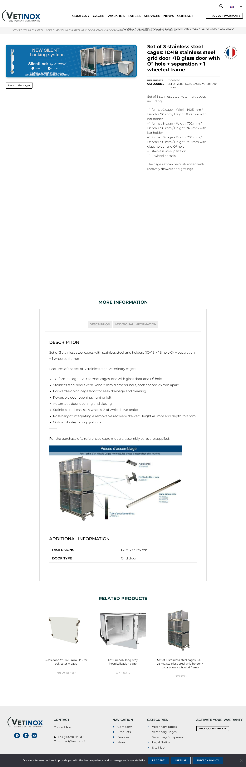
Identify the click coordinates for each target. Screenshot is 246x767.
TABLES (134, 16)
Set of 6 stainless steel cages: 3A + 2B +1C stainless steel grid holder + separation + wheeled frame (180, 663)
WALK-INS (116, 16)
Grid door (129, 558)
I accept (158, 760)
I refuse (181, 760)
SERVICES (152, 16)
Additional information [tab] (135, 324)
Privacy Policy (208, 760)
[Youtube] (34, 735)
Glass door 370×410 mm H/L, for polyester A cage (66, 662)
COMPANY (81, 16)
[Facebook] (17, 735)
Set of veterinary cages (184, 83)
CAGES (99, 16)
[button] (221, 6)
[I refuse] (241, 760)
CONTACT (185, 16)
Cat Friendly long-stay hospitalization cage (123, 662)
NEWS (168, 16)
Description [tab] (100, 324)
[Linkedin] (26, 735)
